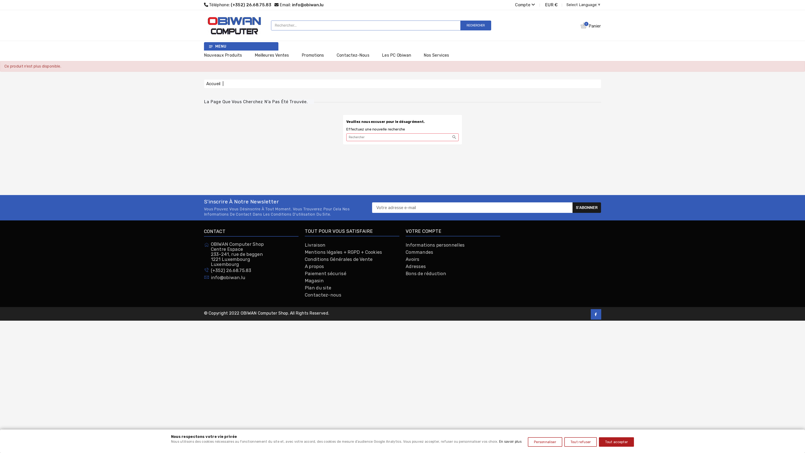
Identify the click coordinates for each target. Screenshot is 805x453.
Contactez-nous (353, 55)
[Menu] (210, 46)
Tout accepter (616, 442)
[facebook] (596, 314)
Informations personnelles (435, 245)
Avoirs (412, 259)
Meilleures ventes (272, 55)
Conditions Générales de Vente (339, 259)
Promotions (313, 55)
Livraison (315, 245)
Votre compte (423, 231)
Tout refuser (580, 442)
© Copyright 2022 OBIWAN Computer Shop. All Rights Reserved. (266, 313)
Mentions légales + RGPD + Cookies (343, 252)
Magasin (314, 281)
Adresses (416, 266)
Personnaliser (545, 442)
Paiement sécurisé (325, 273)
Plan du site (318, 288)
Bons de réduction (426, 273)
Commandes (419, 252)
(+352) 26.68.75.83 (231, 270)
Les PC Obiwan (396, 55)
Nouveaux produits (223, 55)
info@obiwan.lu (308, 4)
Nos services (436, 55)
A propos (314, 266)
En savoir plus (510, 442)
